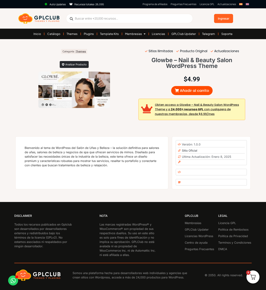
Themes (72, 34)
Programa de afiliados (155, 4)
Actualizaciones (227, 4)
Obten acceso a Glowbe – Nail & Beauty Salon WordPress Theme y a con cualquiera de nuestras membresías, (197, 109)
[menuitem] (241, 4)
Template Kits (109, 34)
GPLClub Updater (183, 34)
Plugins (89, 34)
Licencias (158, 34)
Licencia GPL (207, 4)
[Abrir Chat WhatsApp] (13, 280)
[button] (192, 90)
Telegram (208, 34)
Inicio (37, 34)
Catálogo (53, 34)
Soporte (227, 34)
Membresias (133, 34)
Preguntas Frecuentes (183, 4)
